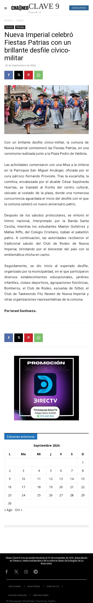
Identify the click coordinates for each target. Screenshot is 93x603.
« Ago (8, 510)
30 (9, 503)
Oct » (18, 510)
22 (83, 487)
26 (51, 495)
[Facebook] (8, 75)
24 (23, 495)
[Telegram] (36, 572)
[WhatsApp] (38, 75)
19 (51, 487)
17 (23, 487)
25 (39, 495)
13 (61, 479)
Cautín (20, 20)
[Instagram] (26, 572)
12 (51, 479)
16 (9, 487)
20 (61, 487)
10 (23, 479)
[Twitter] (16, 572)
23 (9, 495)
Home (8, 20)
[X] (18, 75)
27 (61, 495)
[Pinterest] (28, 75)
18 (39, 487)
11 (39, 479)
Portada (20, 27)
